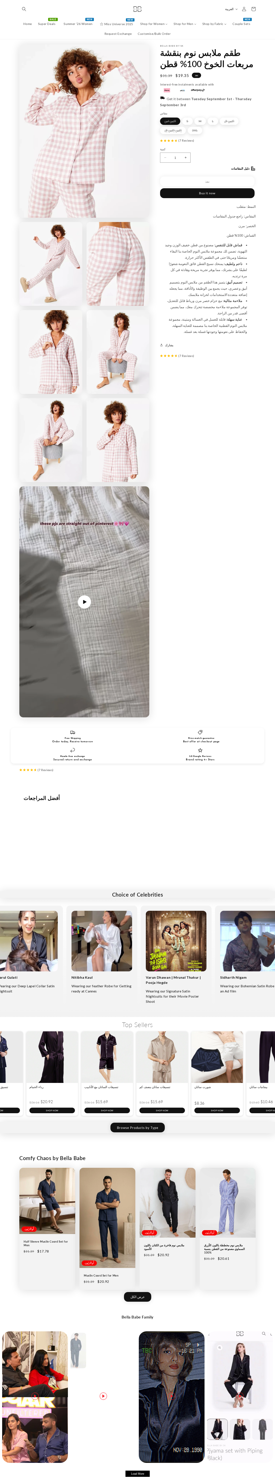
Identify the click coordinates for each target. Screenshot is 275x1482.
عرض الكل (137, 1297)
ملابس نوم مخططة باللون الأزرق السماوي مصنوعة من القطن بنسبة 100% (224, 1248)
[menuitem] (27, 23)
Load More (137, 1473)
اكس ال (231, 122)
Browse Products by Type (137, 1128)
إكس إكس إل (175, 131)
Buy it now (207, 193)
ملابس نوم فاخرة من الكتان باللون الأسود (164, 1247)
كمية (162, 149)
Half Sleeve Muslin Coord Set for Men (46, 1243)
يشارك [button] (169, 345)
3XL (197, 131)
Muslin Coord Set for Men (101, 1275)
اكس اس (172, 122)
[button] (24, 9)
